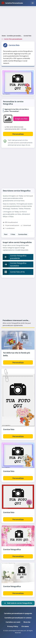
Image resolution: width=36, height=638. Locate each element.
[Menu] (33, 3)
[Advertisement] (18, 20)
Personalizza (18, 362)
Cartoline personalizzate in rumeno (18, 618)
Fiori (5, 234)
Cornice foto (22, 234)
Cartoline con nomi (13, 622)
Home (4, 36)
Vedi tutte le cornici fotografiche (19, 603)
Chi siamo (25, 626)
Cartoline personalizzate (15, 36)
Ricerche (27, 622)
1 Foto (13, 234)
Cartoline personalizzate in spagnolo (18, 613)
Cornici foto (27, 36)
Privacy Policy (12, 626)
